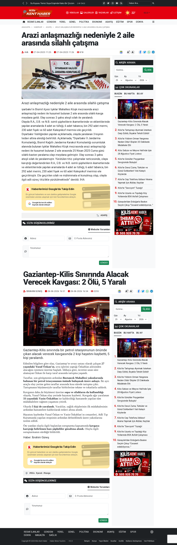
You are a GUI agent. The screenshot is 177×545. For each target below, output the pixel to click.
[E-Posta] (117, 3)
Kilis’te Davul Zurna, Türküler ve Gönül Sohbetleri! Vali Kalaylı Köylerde (133, 170)
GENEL (72, 22)
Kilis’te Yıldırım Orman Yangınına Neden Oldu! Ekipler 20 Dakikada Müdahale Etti (133, 142)
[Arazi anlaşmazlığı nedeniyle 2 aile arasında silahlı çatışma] (66, 78)
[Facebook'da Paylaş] (140, 52)
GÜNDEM (51, 22)
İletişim (87, 541)
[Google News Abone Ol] (121, 52)
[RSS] (121, 3)
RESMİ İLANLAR (35, 22)
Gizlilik (121, 541)
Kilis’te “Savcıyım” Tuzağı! (130, 188)
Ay (125, 76)
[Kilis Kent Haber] (37, 12)
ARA (149, 70)
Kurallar (113, 541)
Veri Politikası (149, 541)
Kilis (33, 473)
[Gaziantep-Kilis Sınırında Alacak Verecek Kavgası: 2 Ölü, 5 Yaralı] (135, 109)
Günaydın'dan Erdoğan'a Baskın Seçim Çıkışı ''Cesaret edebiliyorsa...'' (132, 443)
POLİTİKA (84, 22)
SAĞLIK (53, 535)
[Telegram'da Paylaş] (153, 52)
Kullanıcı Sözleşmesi (134, 541)
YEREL (62, 22)
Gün (116, 76)
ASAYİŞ (109, 22)
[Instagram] (112, 3)
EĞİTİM (120, 22)
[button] (23, 3)
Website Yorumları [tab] (100, 229)
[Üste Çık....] (151, 532)
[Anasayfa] (24, 22)
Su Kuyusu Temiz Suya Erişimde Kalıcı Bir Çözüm (52, 3)
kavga (47, 473)
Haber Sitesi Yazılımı (57, 541)
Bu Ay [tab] (140, 93)
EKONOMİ (97, 22)
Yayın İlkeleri (103, 541)
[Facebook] (104, 3)
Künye (94, 541)
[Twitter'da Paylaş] (145, 52)
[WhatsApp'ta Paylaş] (149, 52)
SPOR (130, 22)
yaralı (39, 473)
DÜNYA (139, 22)
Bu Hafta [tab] (129, 93)
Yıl (139, 76)
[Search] (153, 3)
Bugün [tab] (118, 93)
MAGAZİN (40, 535)
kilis (146, 13)
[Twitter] (108, 3)
